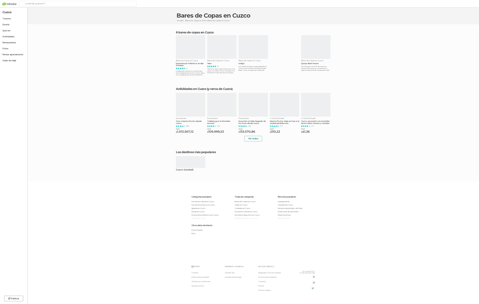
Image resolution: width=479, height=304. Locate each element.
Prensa (261, 286)
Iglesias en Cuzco (198, 208)
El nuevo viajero (264, 290)
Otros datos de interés (201, 225)
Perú (193, 233)
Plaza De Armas (284, 215)
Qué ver (6, 30)
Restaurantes (9, 42)
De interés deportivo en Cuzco (247, 215)
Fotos (5, 48)
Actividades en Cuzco (191, 89)
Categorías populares (201, 197)
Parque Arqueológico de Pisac (290, 208)
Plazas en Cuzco (198, 212)
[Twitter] (305, 267)
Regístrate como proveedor (269, 273)
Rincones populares (287, 197)
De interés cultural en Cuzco (202, 202)
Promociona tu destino (267, 277)
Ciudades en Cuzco (242, 208)
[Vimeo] (309, 267)
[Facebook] (301, 267)
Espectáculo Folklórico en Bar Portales (190, 64)
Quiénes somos (197, 286)
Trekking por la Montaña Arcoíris (218, 122)
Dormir (6, 24)
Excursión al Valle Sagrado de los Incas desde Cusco (252, 122)
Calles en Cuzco (241, 205)
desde (178, 129)
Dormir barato (197, 230)
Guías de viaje (9, 60)
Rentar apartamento (12, 54)
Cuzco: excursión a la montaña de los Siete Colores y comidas (315, 122)
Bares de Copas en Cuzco (245, 202)
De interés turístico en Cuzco (203, 205)
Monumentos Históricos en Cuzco (205, 215)
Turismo (6, 18)
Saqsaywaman (284, 202)
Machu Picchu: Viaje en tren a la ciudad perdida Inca (284, 122)
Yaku (209, 63)
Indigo (241, 63)
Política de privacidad (200, 277)
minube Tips (230, 273)
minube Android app (233, 277)
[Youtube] (313, 267)
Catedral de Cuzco (285, 205)
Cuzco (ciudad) (184, 170)
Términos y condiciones (200, 281)
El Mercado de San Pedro (288, 212)
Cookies (194, 273)
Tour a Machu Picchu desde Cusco (189, 122)
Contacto (262, 281)
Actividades (8, 36)
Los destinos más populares (196, 152)
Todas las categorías (244, 197)
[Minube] (9, 4)
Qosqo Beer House (309, 63)
